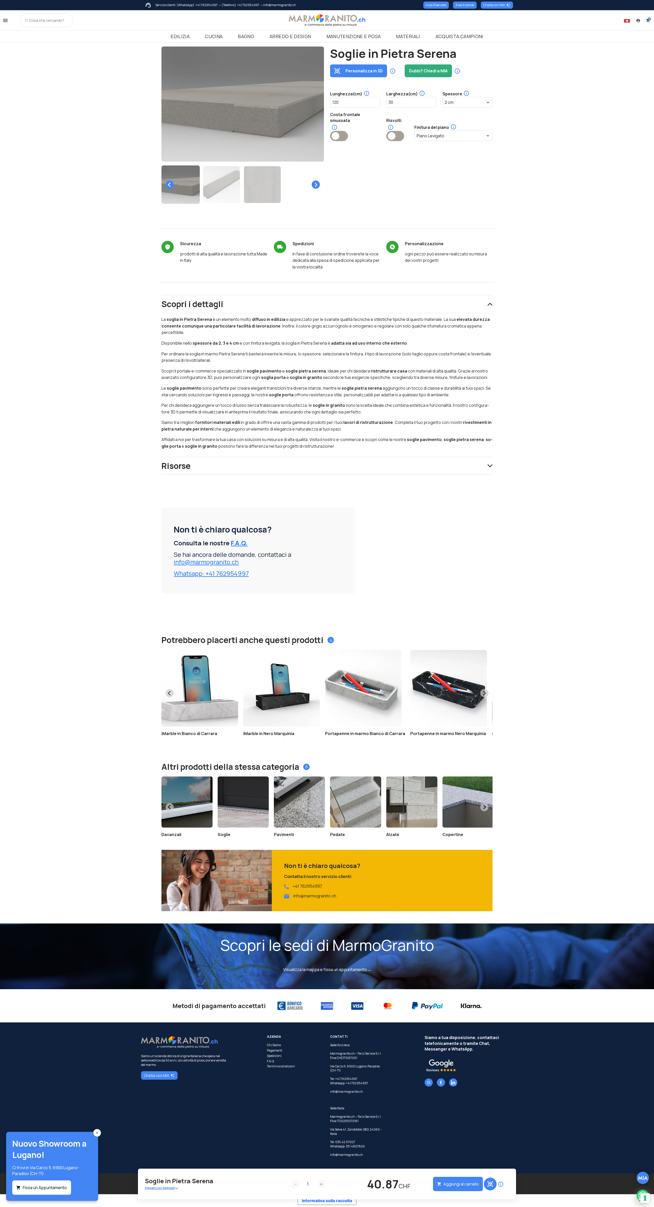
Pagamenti (274, 1050)
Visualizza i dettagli (160, 1188)
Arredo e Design (290, 36)
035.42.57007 (345, 1142)
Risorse (176, 465)
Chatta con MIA (494, 5)
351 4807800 (355, 1146)
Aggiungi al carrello (461, 1184)
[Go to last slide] (170, 185)
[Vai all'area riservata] (638, 20)
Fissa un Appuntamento (45, 1187)
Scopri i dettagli (192, 304)
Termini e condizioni (281, 1066)
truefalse (339, 136)
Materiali (408, 36)
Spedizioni (274, 1056)
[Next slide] (316, 185)
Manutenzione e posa (353, 36)
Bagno (246, 36)
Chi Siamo (274, 1045)
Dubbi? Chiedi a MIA (428, 71)
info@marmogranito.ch (206, 562)
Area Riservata (436, 5)
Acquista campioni (459, 36)
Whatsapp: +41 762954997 (211, 573)
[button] (180, 184)
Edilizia (180, 36)
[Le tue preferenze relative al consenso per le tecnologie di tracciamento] (645, 1198)
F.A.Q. (239, 543)
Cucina (214, 36)
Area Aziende (465, 5)
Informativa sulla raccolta (327, 1200)
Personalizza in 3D (364, 71)
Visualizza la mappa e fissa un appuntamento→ (327, 969)
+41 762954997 (206, 5)
